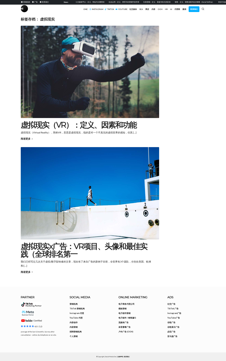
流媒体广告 (124, 322)
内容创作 (74, 322)
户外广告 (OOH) (126, 331)
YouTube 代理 (76, 318)
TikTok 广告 (172, 308)
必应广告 (171, 331)
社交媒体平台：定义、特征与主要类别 (82, 2)
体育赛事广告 (125, 327)
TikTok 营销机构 (77, 308)
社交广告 (171, 304)
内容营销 (74, 327)
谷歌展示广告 (173, 327)
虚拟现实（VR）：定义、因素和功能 (79, 125)
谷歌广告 (171, 322)
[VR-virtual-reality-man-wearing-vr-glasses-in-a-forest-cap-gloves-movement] (90, 72)
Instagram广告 (174, 313)
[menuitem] (26, 2)
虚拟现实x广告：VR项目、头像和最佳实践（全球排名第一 (84, 250)
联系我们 (127, 356)
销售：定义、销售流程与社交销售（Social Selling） (187, 2)
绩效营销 (123, 308)
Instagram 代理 (77, 313)
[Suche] (203, 9)
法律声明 (120, 356)
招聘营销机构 (76, 331)
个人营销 (74, 336)
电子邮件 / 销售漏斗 (127, 318)
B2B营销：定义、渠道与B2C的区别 (149, 2)
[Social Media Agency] (67, 9)
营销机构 (74, 304)
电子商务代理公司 (127, 304)
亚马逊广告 (172, 336)
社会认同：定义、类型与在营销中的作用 (116, 2)
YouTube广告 (173, 318)
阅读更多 (26, 138)
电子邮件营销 (125, 313)
